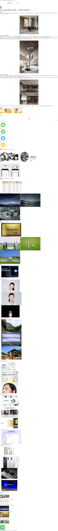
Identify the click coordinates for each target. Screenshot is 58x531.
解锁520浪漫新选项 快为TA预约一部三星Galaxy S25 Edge (6, 445)
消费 (12, 0)
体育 (3, 0)
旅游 (5, 0)
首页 (0, 0)
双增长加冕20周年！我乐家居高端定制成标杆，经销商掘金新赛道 (7, 178)
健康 (11, 0)
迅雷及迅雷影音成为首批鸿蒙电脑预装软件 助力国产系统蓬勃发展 (8, 277)
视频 (9, 0)
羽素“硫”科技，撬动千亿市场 (3, 361)
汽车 (13, 0)
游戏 (4, 0)
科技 (14, 0)
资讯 (1, 0)
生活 (6, 0)
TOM (2, 11)
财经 (10, 0)
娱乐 (2, 0)
